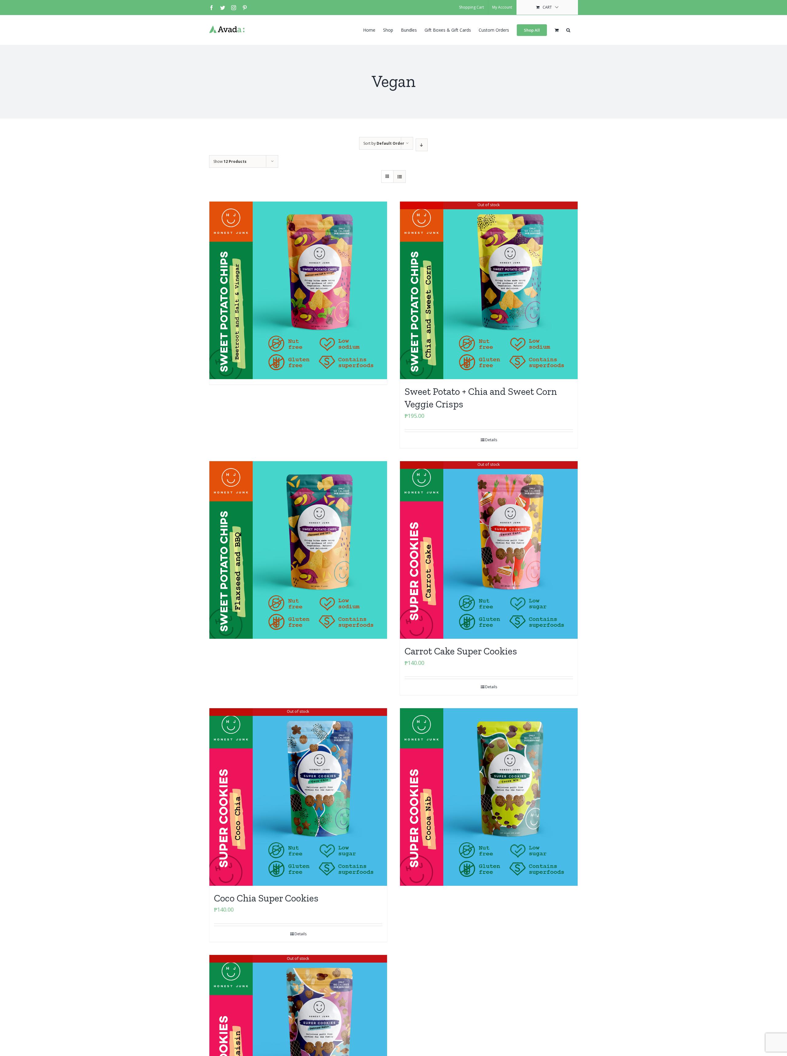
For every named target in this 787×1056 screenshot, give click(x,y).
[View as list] (399, 177)
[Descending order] (422, 145)
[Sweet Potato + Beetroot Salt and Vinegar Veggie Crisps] (298, 259)
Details (491, 439)
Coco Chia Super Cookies (266, 898)
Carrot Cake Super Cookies (461, 651)
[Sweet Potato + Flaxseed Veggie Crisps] (298, 518)
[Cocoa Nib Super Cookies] (489, 765)
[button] (568, 29)
